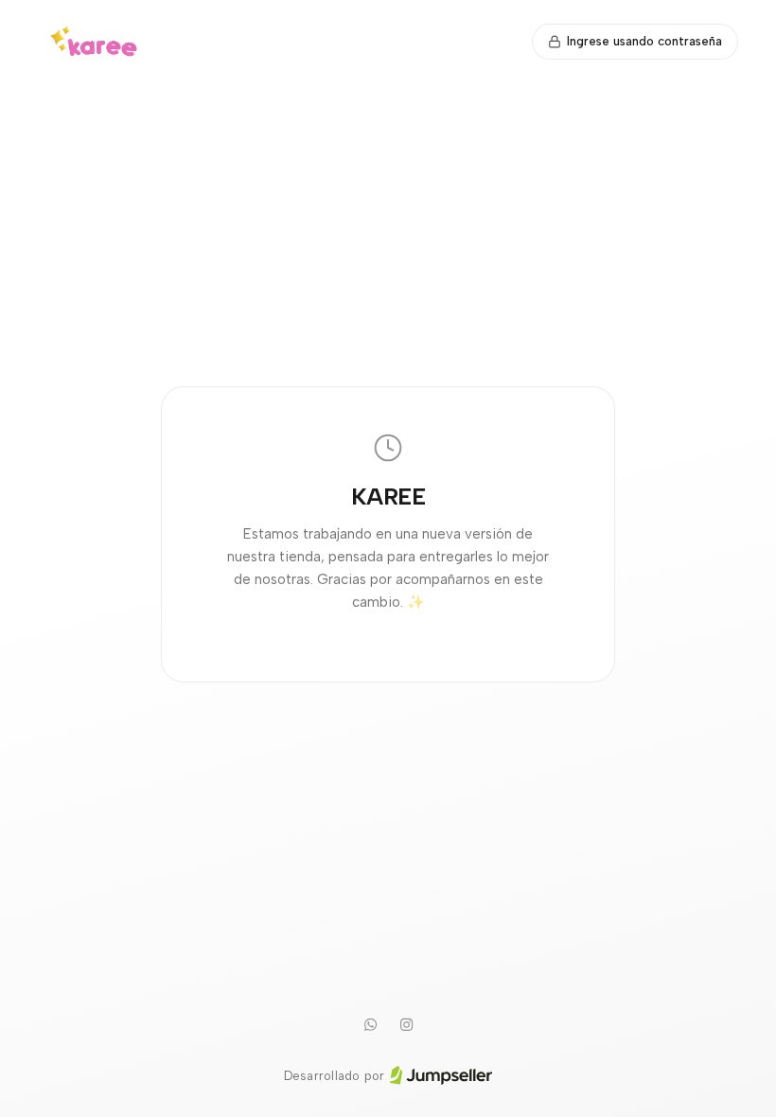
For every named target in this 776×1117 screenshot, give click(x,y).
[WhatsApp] (370, 1025)
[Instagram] (406, 1025)
